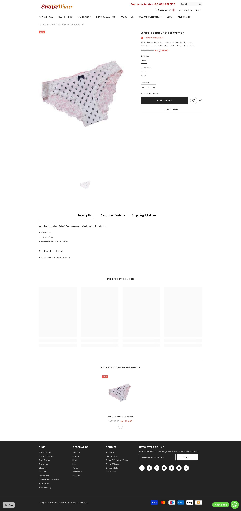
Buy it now (171, 109)
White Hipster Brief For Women (120, 417)
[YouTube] (179, 468)
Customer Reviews (112, 215)
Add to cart (164, 100)
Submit (187, 457)
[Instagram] (149, 468)
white (120, 427)
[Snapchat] (171, 468)
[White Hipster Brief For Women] (120, 394)
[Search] (191, 4)
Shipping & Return (144, 215)
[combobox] (189, 4)
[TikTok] (164, 468)
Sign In (199, 10)
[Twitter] (186, 468)
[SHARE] (199, 100)
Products (51, 24)
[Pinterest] (156, 468)
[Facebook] (142, 468)
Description (85, 215)
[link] (193, 100)
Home (41, 24)
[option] (85, 100)
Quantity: (145, 82)
